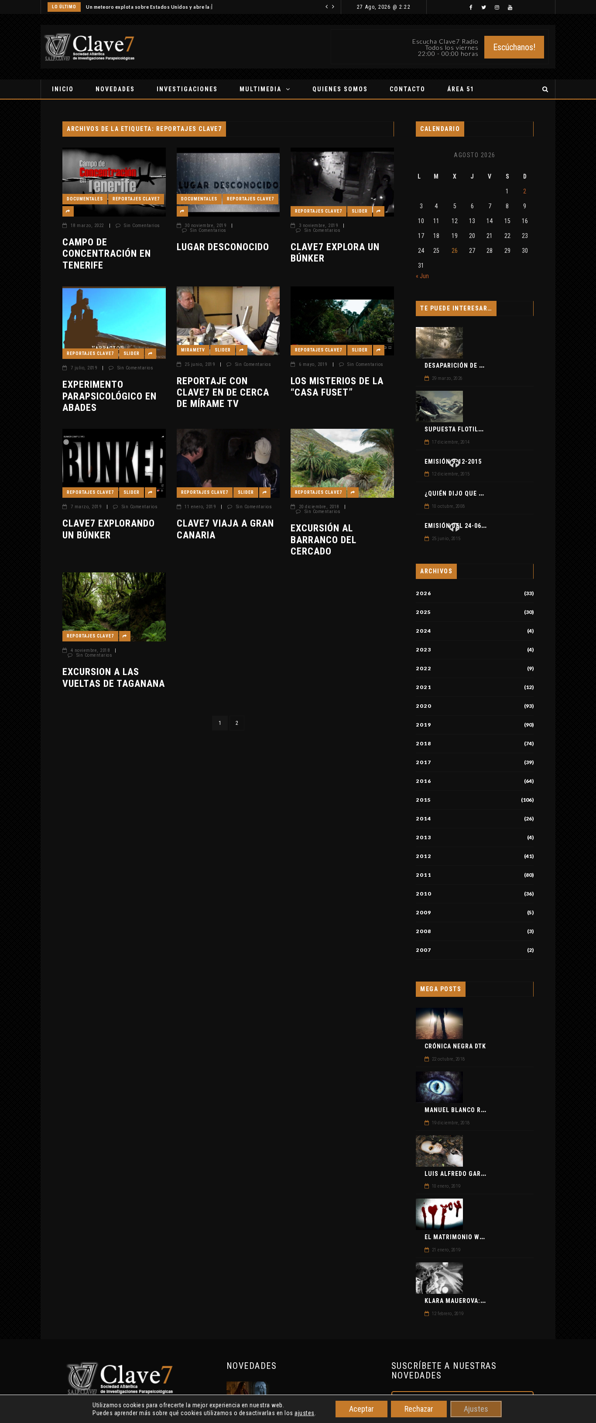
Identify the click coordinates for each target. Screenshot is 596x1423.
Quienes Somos (340, 89)
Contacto (407, 89)
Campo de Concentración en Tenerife (106, 254)
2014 (424, 818)
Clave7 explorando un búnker (108, 529)
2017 (424, 762)
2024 (424, 631)
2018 (424, 743)
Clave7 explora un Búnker (335, 252)
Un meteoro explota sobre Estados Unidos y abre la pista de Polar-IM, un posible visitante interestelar (208, 7)
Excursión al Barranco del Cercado (323, 540)
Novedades (115, 89)
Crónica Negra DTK (455, 1046)
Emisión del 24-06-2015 (461, 525)
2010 (424, 893)
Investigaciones (187, 89)
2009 (424, 912)
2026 (424, 593)
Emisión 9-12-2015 (453, 461)
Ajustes (476, 1408)
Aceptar (361, 1408)
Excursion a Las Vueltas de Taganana (113, 677)
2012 (424, 856)
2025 (424, 612)
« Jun (422, 275)
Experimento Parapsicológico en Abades (109, 396)
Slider (360, 211)
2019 (424, 724)
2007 (424, 950)
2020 (424, 706)
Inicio (63, 89)
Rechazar (418, 1408)
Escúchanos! (514, 47)
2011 (424, 875)
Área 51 (460, 89)
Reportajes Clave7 (136, 198)
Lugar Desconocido (223, 246)
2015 (424, 800)
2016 (424, 781)
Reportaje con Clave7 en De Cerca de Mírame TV (223, 393)
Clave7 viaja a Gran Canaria (225, 529)
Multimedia (260, 89)
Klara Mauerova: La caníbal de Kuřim (486, 1300)
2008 (424, 931)
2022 (424, 668)
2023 (424, 649)
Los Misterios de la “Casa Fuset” (337, 387)
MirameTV (193, 350)
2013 (424, 837)
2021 (424, 687)
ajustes (305, 1412)
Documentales (85, 198)
